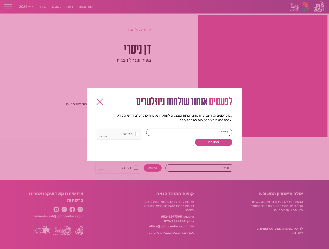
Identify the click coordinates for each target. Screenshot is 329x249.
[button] (100, 101)
